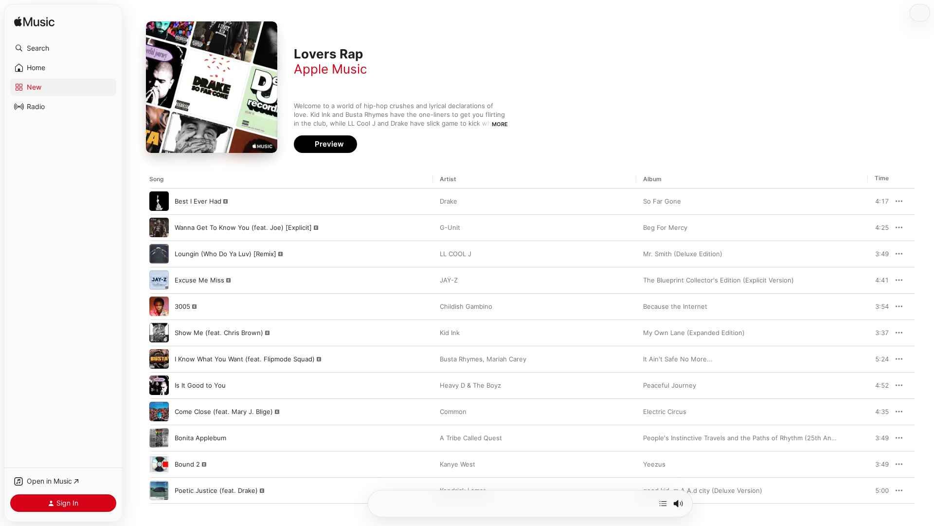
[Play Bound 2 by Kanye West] (159, 464)
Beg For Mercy (665, 227)
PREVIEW (878, 201)
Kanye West (457, 464)
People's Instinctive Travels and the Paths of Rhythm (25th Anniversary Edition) (763, 438)
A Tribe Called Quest (471, 438)
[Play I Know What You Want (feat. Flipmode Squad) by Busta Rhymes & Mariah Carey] (159, 359)
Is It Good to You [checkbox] (200, 385)
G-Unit (450, 227)
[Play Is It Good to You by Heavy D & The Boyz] (159, 385)
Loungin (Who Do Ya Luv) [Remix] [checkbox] (225, 254)
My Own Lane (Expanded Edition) (694, 333)
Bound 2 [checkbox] (187, 464)
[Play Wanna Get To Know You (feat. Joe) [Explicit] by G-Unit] (159, 227)
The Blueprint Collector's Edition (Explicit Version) (718, 280)
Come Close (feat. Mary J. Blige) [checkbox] (224, 411)
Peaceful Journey (669, 385)
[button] (63, 48)
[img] (34, 22)
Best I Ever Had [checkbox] (198, 201)
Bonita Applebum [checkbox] (200, 438)
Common (453, 411)
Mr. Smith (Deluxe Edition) (682, 254)
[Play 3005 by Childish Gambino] (159, 306)
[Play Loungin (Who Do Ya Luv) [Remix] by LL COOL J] (159, 253)
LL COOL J (455, 254)
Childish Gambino (466, 306)
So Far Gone (662, 201)
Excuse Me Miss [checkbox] (199, 280)
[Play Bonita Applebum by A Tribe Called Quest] (159, 438)
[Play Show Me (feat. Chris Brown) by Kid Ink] (159, 332)
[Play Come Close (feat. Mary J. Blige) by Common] (159, 411)
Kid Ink (450, 333)
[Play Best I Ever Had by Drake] (159, 201)
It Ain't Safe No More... (678, 359)
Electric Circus (664, 411)
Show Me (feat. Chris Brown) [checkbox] (219, 333)
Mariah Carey (506, 359)
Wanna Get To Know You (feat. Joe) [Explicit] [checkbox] (243, 227)
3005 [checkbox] (182, 306)
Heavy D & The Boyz (470, 385)
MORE (500, 124)
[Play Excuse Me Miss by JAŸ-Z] (159, 280)
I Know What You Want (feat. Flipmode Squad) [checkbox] (245, 359)
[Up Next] (663, 503)
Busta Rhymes (461, 359)
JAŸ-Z (449, 280)
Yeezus (654, 464)
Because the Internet (675, 306)
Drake (448, 201)
